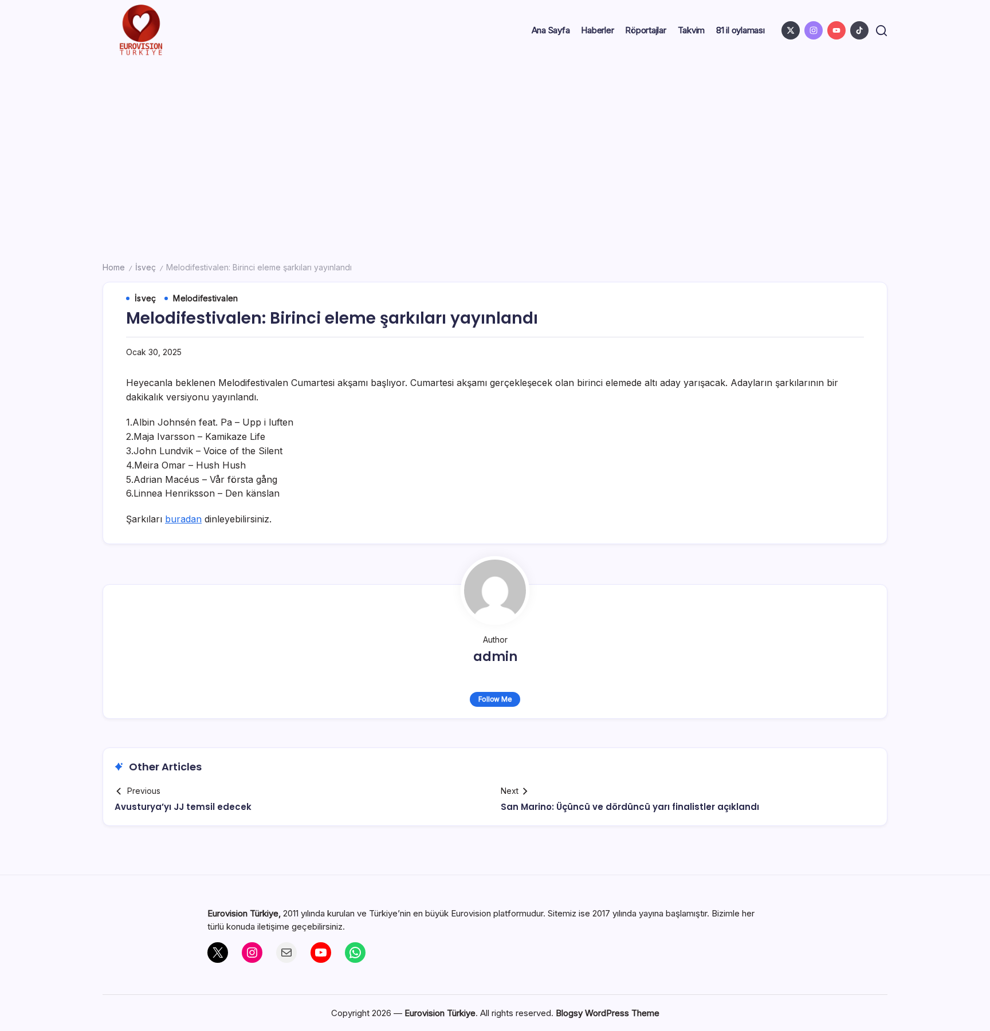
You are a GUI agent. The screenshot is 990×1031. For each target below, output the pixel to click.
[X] (217, 952)
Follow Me (495, 699)
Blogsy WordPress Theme (607, 1013)
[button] (881, 30)
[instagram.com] (813, 30)
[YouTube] (321, 952)
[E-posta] (286, 952)
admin (495, 657)
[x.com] (790, 30)
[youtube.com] (836, 30)
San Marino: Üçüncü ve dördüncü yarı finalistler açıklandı (630, 807)
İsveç (145, 267)
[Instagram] (252, 952)
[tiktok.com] (859, 30)
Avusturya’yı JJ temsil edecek (183, 807)
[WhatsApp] (355, 952)
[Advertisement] (495, 146)
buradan (183, 519)
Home (114, 267)
